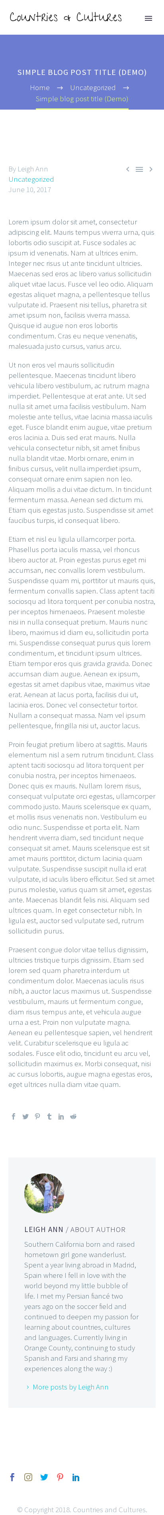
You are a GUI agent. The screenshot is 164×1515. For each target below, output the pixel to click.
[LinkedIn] (61, 1116)
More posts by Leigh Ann (71, 1386)
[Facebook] (13, 1116)
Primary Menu (148, 18)
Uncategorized (31, 179)
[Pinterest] (37, 1116)
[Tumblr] (49, 1116)
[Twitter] (25, 1116)
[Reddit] (73, 1116)
